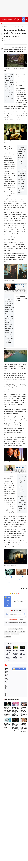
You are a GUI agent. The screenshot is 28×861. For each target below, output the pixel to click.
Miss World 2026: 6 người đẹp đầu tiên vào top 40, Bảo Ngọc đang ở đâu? (24, 711)
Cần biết (13, 19)
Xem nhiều (8, 23)
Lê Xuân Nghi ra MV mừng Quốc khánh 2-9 (7, 725)
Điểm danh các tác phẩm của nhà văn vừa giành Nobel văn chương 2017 (15, 655)
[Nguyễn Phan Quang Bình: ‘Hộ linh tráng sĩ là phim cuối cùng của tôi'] (15, 720)
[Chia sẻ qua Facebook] (18, 601)
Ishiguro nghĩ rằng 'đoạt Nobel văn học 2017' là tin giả (22, 654)
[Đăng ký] (19, 669)
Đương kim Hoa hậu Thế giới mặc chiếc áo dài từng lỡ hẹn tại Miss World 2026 (15, 711)
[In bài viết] (2, 49)
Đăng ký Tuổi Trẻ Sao (23, 19)
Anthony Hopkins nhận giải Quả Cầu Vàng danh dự (20, 286)
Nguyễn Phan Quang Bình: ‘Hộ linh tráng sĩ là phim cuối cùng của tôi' (15, 727)
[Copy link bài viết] (21, 601)
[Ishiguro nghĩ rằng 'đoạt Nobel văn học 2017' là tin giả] (22, 647)
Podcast (4, 19)
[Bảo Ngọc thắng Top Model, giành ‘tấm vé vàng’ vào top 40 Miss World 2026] (7, 704)
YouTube (9, 19)
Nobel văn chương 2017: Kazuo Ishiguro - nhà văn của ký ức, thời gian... (8, 655)
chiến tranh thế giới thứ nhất (15, 629)
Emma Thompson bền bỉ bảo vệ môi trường (20, 466)
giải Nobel (7, 634)
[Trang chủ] (1, 23)
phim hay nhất (15, 634)
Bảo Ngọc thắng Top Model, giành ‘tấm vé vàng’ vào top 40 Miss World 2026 (7, 711)
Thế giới (18, 23)
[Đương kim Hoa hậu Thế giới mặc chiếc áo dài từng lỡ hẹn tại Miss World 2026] (15, 704)
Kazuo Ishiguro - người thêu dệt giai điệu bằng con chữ (21, 578)
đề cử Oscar (8, 636)
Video (12, 23)
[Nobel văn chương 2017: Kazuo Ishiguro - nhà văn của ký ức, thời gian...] (8, 647)
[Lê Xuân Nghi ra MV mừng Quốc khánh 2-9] (7, 720)
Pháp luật (22, 23)
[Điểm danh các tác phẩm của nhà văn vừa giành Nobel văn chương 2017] (15, 647)
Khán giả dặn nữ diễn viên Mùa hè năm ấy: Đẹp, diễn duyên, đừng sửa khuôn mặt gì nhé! (24, 727)
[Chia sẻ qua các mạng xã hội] (25, 601)
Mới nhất (4, 23)
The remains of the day (10, 631)
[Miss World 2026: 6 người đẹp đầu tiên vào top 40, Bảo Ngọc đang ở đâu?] (24, 704)
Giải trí (5, 26)
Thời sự (15, 23)
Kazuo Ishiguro (21, 631)
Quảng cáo (16, 19)
